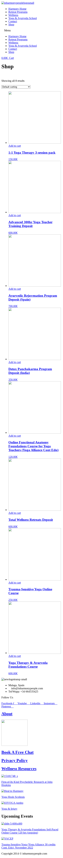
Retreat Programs (17, 11)
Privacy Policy (14, 760)
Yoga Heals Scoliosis (13, 796)
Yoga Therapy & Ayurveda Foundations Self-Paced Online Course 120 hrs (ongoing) (29, 831)
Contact (12, 21)
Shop (11, 24)
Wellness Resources (18, 768)
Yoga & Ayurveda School (22, 18)
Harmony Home (17, 8)
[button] (31, 30)
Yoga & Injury (9, 808)
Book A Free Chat (17, 752)
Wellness (13, 15)
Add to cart (14, 145)
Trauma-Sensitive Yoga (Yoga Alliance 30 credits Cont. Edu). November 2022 (28, 846)
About (6, 713)
